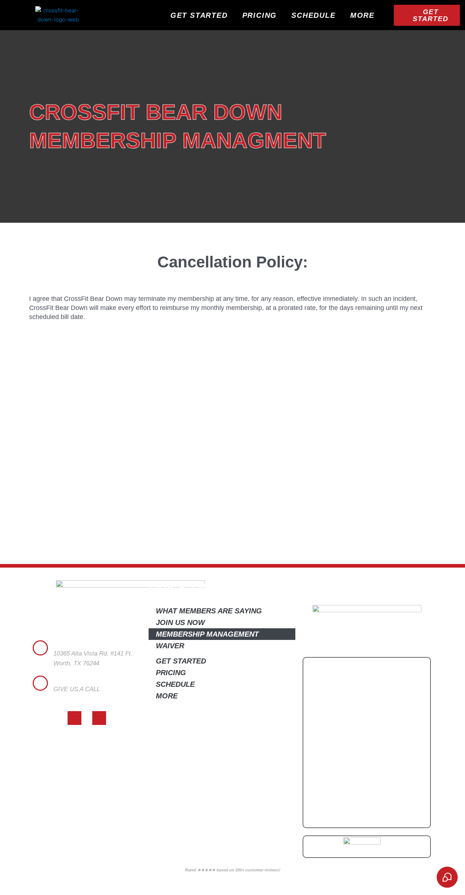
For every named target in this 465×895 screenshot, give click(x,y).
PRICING (259, 15)
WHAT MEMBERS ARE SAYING (209, 611)
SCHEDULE (313, 15)
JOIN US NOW (180, 622)
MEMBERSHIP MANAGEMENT (207, 634)
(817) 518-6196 (73, 699)
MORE (362, 15)
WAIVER (170, 646)
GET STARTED (199, 15)
